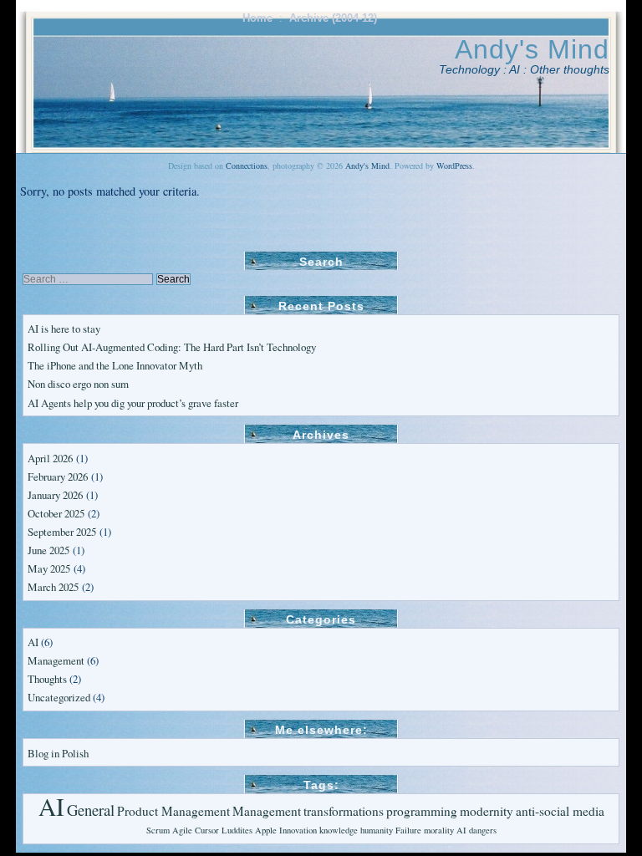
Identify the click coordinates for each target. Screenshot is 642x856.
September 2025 (62, 531)
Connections (247, 165)
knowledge (338, 830)
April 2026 (50, 458)
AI (33, 642)
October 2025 (56, 513)
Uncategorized (59, 697)
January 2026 (55, 494)
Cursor (207, 830)
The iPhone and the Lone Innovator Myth (115, 365)
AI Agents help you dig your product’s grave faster (133, 402)
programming (421, 810)
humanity (376, 830)
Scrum (158, 830)
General (91, 809)
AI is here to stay (64, 328)
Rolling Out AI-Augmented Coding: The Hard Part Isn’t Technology (172, 346)
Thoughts (47, 678)
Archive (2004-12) (333, 18)
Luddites (237, 830)
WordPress (454, 165)
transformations (343, 810)
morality (439, 830)
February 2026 (58, 476)
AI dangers (476, 830)
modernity (486, 810)
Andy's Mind (532, 49)
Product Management (173, 810)
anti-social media (560, 810)
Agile (182, 830)
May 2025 (49, 568)
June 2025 (48, 550)
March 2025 (53, 586)
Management (56, 660)
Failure (408, 830)
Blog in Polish (58, 753)
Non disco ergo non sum (78, 383)
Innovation (298, 830)
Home (257, 18)
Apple (266, 830)
